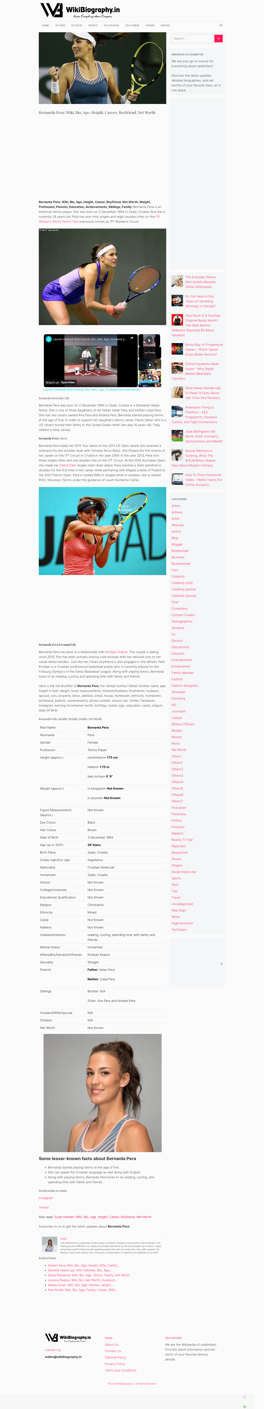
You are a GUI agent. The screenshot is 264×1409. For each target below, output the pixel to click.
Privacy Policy (115, 1364)
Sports (93, 25)
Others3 (177, 775)
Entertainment (182, 660)
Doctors (177, 640)
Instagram (46, 1198)
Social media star (184, 872)
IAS (174, 705)
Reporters (179, 846)
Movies (165, 25)
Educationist (180, 647)
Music (176, 743)
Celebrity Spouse (184, 596)
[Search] (218, 39)
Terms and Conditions (120, 1370)
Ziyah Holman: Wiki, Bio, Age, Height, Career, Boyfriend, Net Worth (102, 1217)
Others (176, 756)
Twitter (44, 1207)
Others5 (177, 788)
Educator (178, 653)
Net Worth (179, 750)
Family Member (183, 673)
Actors (60, 25)
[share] (131, 338)
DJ (173, 634)
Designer (178, 628)
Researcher (180, 852)
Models (177, 730)
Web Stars (179, 910)
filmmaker (179, 692)
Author (176, 531)
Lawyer (177, 718)
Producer (178, 827)
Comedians (180, 608)
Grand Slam (67, 465)
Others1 (177, 763)
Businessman (181, 563)
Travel (176, 897)
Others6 (177, 795)
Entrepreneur (181, 666)
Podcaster (179, 807)
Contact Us (113, 1351)
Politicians (111, 25)
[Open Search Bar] (221, 25)
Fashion (177, 679)
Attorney (178, 525)
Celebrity (178, 576)
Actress (76, 25)
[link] (49, 339)
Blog (175, 538)
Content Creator (183, 615)
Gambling (178, 698)
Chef (175, 602)
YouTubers (132, 25)
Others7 (177, 801)
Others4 (177, 782)
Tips (175, 891)
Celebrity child (182, 583)
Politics (177, 820)
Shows (150, 25)
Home (45, 25)
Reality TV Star (182, 840)
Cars (175, 570)
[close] (128, 1397)
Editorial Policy (115, 1357)
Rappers (177, 833)
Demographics (182, 621)
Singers (177, 865)
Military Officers (183, 724)
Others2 (177, 769)
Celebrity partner (184, 589)
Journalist (179, 711)
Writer (176, 917)
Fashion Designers (185, 685)
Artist (175, 518)
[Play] (150, 365)
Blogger (177, 544)
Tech (175, 885)
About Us (111, 1344)
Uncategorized (182, 904)
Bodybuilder (180, 551)
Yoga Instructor (182, 923)
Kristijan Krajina (116, 652)
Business (178, 557)
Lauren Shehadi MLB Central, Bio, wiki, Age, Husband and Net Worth (90, 339)
